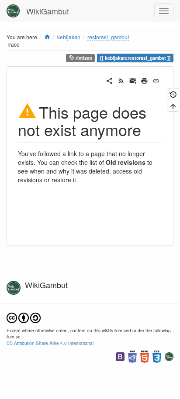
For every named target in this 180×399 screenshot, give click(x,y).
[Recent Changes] (121, 79)
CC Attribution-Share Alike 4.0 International (50, 343)
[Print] (144, 79)
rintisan (83, 58)
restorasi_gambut (108, 37)
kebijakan (68, 37)
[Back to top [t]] (173, 105)
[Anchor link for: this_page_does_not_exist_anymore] (149, 129)
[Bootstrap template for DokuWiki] (120, 355)
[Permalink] (156, 79)
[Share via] (109, 79)
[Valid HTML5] (144, 355)
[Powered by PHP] (132, 355)
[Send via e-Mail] (133, 79)
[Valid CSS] (156, 355)
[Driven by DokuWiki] (169, 355)
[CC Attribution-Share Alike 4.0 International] (24, 317)
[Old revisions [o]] (173, 94)
